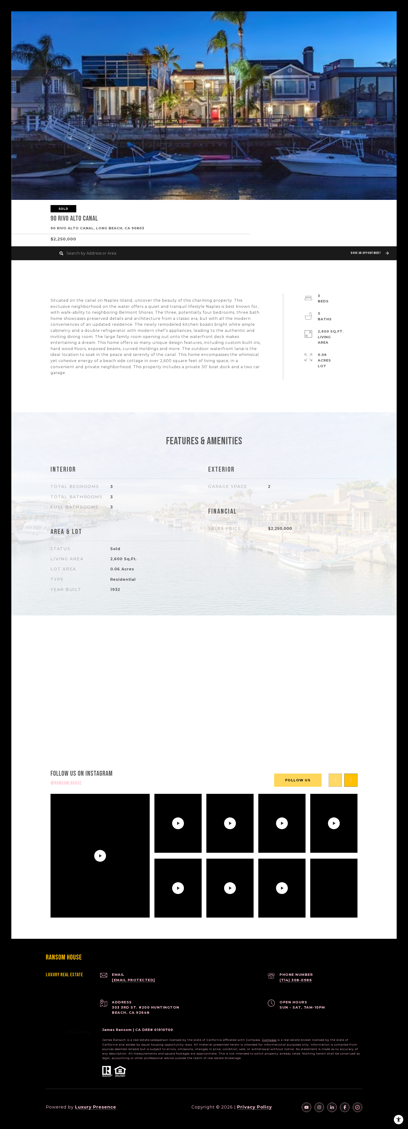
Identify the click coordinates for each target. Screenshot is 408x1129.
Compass (269, 1040)
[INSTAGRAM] (319, 1107)
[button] (369, 253)
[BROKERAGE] (357, 1107)
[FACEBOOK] (344, 1107)
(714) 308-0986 (296, 980)
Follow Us (298, 780)
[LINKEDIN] (332, 1107)
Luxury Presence (95, 1107)
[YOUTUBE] (306, 1107)
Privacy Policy (254, 1107)
